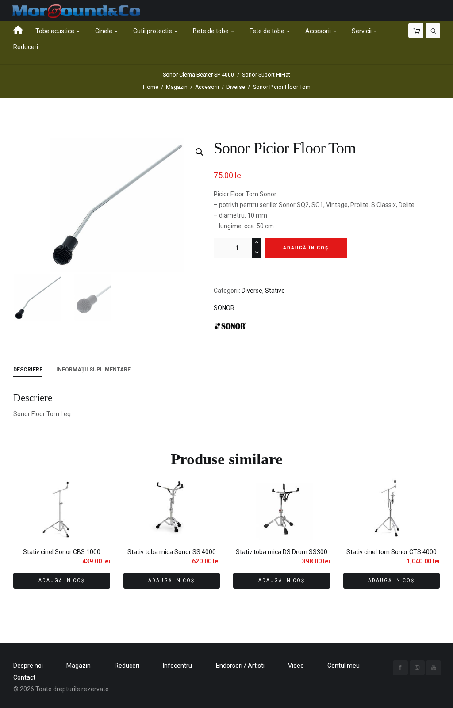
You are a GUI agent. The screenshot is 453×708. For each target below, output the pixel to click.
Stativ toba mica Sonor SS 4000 (171, 551)
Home (150, 87)
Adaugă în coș (306, 247)
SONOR (224, 307)
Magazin (177, 87)
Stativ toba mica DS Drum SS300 (281, 551)
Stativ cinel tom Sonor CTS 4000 (391, 551)
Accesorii (207, 87)
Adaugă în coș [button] (61, 580)
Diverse (235, 87)
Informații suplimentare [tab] (93, 370)
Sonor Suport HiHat (266, 75)
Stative (275, 290)
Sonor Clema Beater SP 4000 (198, 75)
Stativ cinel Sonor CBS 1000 (61, 551)
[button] (199, 152)
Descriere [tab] (27, 370)
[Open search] (433, 30)
